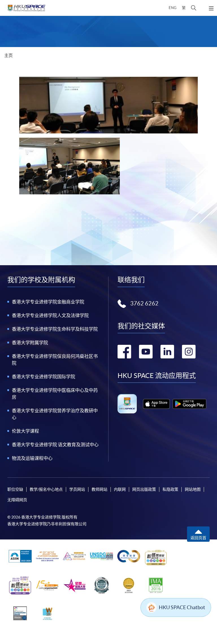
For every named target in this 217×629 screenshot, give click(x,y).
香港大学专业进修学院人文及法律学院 (50, 315)
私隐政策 (170, 489)
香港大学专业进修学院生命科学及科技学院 (55, 329)
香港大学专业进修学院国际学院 (43, 376)
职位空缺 (15, 489)
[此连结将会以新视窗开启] (156, 404)
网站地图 (193, 489)
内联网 (120, 489)
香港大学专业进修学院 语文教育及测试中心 (55, 444)
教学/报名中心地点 (46, 489)
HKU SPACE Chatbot (182, 607)
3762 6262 (144, 303)
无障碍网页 (17, 500)
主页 (8, 55)
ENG (173, 8)
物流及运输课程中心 (32, 458)
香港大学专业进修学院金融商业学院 (48, 301)
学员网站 (77, 489)
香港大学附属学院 (30, 342)
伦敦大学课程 (25, 431)
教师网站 (99, 489)
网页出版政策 (144, 489)
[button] (193, 8)
